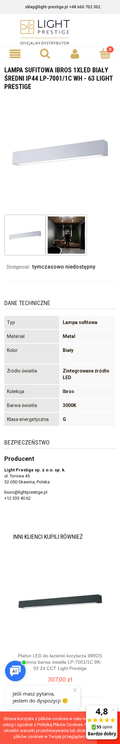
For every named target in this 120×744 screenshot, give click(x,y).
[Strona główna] (60, 32)
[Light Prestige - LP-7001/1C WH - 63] (25, 235)
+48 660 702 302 (84, 7)
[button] (15, 54)
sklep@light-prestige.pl (46, 7)
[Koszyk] (105, 53)
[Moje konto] (75, 54)
